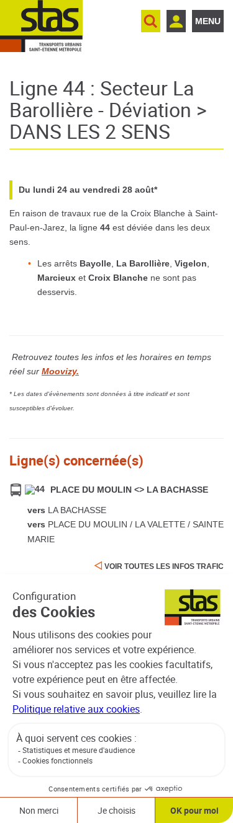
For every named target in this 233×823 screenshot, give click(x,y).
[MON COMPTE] (176, 21)
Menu (208, 21)
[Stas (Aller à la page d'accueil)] (41, 26)
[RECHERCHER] (150, 21)
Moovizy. (60, 371)
